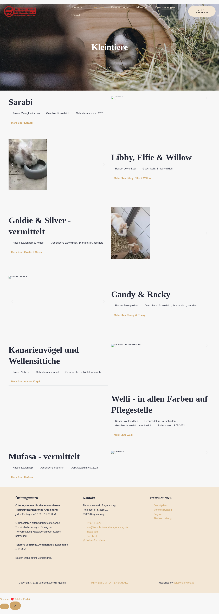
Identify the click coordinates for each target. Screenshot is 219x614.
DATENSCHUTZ (118, 582)
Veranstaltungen (165, 7)
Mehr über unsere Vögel (25, 381)
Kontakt (75, 15)
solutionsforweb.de (183, 582)
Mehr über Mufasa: (22, 477)
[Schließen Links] (15, 606)
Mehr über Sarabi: (22, 122)
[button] (77, 7)
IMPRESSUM (99, 582)
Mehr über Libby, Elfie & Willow (132, 178)
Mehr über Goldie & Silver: (27, 252)
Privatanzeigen (120, 7)
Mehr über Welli (123, 434)
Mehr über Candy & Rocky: (130, 315)
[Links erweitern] (4, 606)
